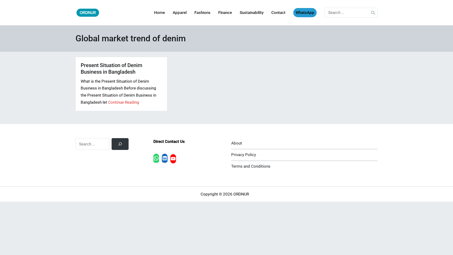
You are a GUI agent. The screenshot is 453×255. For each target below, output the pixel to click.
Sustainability (252, 12)
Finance (225, 12)
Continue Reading (123, 102)
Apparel (180, 12)
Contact (278, 12)
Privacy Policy (243, 155)
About (236, 143)
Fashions (202, 12)
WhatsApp (305, 12)
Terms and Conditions (250, 166)
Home (159, 12)
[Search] (120, 144)
